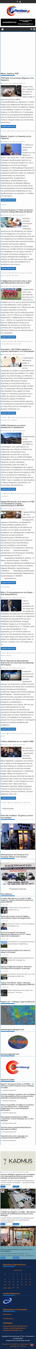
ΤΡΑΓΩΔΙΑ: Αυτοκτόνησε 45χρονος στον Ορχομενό (17, 79)
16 (17, 1282)
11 (26, 1279)
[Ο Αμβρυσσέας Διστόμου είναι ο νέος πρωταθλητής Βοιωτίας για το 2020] (11, 289)
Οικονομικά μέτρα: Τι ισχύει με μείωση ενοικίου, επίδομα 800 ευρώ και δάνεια (17, 211)
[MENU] (34, 29)
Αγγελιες (3, 1186)
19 (30, 1282)
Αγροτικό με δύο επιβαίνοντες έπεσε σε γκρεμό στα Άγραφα (15, 951)
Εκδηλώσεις (10, 341)
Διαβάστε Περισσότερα (8, 126)
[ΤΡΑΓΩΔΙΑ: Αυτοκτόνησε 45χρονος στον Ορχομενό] (11, 86)
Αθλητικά (4, 341)
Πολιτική (4, 802)
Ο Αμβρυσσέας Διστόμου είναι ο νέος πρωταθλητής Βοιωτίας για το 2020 (16, 282)
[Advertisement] (18, 51)
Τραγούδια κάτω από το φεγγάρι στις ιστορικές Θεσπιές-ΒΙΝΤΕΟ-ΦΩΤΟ (14, 1137)
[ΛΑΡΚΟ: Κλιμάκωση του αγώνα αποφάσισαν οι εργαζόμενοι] (11, 434)
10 (22, 1279)
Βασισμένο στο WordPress (10, 1344)
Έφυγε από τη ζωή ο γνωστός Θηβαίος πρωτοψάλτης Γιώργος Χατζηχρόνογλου (16, 917)
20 (5, 1285)
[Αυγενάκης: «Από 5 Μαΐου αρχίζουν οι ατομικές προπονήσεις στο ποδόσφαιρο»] (11, 358)
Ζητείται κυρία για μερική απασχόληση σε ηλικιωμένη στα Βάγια (16, 1128)
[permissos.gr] (2, 29)
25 (26, 1285)
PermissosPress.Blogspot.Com (13, 1330)
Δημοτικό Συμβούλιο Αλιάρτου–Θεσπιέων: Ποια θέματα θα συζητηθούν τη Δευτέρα (16, 967)
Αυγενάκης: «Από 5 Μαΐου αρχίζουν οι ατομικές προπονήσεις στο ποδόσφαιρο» (18, 350)
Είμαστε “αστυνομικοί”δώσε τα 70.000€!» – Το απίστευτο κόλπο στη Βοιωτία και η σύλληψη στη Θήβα (17, 1085)
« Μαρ (5, 1288)
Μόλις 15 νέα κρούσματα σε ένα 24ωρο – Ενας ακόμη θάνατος (17, 593)
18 (26, 1282)
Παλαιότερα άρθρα (8, 808)
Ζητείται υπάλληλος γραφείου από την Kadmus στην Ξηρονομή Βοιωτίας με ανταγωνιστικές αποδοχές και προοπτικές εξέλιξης (18, 1096)
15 (13, 1282)
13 (5, 1282)
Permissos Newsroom (19, 83)
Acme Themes (21, 1346)
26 (30, 1285)
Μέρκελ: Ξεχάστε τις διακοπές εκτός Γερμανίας (16, 137)
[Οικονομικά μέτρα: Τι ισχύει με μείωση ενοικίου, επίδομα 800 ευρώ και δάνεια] (11, 218)
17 (22, 1282)
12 (30, 1279)
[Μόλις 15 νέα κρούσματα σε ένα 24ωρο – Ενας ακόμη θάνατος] (11, 601)
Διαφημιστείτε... (8, 1318)
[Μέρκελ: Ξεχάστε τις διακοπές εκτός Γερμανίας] (11, 145)
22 (13, 1285)
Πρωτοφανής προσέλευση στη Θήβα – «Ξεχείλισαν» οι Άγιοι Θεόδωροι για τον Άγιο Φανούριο (17, 1118)
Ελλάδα (4, 653)
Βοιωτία (4, 131)
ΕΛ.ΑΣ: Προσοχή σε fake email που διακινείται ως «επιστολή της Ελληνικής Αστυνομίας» (17, 663)
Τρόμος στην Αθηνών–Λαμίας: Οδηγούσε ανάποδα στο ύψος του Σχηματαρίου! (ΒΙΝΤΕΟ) (18, 983)
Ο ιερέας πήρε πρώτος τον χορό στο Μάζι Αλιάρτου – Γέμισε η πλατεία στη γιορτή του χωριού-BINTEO (17, 900)
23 (17, 1285)
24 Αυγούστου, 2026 (7, 1172)
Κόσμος (4, 204)
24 (22, 1285)
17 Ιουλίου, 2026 (6, 1209)
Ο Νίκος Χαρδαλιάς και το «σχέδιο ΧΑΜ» (17, 741)
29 (13, 1287)
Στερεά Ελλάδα (6, 493)
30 (17, 1287)
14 (9, 1282)
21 (9, 1285)
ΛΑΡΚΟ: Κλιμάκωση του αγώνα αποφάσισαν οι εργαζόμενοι (13, 426)
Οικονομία (5, 273)
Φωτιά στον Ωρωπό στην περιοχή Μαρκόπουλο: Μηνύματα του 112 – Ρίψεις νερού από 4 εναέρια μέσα (16, 934)
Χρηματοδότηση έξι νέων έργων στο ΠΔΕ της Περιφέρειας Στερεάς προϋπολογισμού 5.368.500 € (17, 504)
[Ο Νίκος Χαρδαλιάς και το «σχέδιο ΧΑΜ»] (11, 748)
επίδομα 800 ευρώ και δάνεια (17, 273)
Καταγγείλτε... (7, 1314)
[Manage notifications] (31, 1345)
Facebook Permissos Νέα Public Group (15, 1326)
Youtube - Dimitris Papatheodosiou (14, 1328)
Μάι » (10, 1288)
